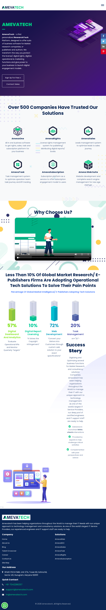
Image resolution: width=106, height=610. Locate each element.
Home (4, 539)
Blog (4, 547)
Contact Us (6, 559)
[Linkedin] (103, 46)
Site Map (5, 563)
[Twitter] (103, 41)
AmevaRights (60, 555)
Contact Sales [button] (13, 84)
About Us (6, 543)
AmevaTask (60, 551)
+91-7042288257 (13, 584)
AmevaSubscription (63, 559)
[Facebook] (103, 36)
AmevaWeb (60, 539)
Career (5, 555)
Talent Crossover (9, 551)
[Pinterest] (103, 51)
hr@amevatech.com (16, 594)
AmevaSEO (59, 543)
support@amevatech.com (19, 589)
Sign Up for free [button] (12, 78)
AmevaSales (60, 547)
